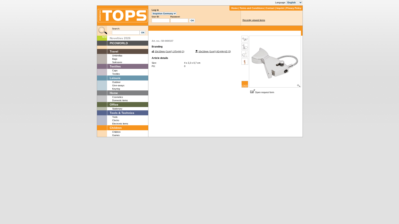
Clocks (115, 120)
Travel (114, 51)
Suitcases (117, 62)
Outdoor (116, 82)
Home (234, 8)
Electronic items (120, 123)
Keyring (116, 89)
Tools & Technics (122, 112)
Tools (115, 117)
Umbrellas (117, 55)
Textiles (115, 66)
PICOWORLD (119, 43)
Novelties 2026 (120, 38)
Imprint (280, 8)
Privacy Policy (293, 8)
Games (116, 135)
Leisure (115, 78)
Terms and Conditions (252, 8)
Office (114, 104)
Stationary (117, 108)
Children (116, 127)
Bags (114, 59)
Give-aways (118, 85)
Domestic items (120, 100)
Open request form (264, 92)
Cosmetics (117, 97)
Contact (270, 8)
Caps (115, 70)
